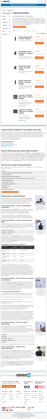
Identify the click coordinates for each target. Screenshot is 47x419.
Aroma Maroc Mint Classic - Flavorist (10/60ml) (25, 67)
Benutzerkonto (41, 397)
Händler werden (34, 397)
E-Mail (18, 395)
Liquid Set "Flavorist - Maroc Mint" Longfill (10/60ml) (26, 96)
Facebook (18, 397)
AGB (34, 416)
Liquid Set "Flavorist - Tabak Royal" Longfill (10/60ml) (26, 111)
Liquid (10, 393)
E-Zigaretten (11, 395)
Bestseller (11, 397)
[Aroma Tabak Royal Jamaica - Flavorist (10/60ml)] (15, 82)
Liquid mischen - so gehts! (19, 26)
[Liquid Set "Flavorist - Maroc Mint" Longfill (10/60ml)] (15, 96)
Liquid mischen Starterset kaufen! (10, 192)
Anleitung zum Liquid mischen (7, 146)
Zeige (28, 30)
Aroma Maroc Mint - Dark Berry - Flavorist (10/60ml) (26, 53)
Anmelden (40, 395)
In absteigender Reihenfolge (25, 31)
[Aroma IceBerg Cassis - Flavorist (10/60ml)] (15, 38)
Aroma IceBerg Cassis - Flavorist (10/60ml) (26, 37)
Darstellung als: (38, 33)
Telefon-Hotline (19, 393)
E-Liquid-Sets (11, 399)
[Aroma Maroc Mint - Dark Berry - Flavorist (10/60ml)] (15, 53)
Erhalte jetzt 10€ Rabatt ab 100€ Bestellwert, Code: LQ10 (23, 5)
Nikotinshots (4, 237)
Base (11, 200)
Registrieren (41, 393)
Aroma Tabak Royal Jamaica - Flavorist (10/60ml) (25, 82)
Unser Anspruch (34, 395)
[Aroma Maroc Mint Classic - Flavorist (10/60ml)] (15, 67)
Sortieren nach (15, 30)
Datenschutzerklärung (21, 416)
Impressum (14, 416)
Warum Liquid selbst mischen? (7, 143)
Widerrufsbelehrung (29, 416)
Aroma (32, 226)
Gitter (44, 33)
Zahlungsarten (4, 393)
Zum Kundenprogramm (9, 386)
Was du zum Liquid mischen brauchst (9, 144)
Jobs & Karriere (34, 393)
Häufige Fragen (27, 393)
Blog (3, 399)
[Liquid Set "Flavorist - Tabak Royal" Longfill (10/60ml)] (15, 111)
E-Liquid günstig (27, 399)
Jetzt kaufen (39, 43)
